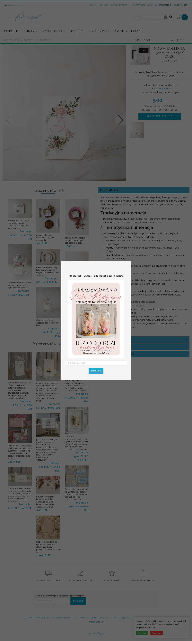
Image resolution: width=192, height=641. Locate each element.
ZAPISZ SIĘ (96, 371)
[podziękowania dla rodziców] (96, 318)
